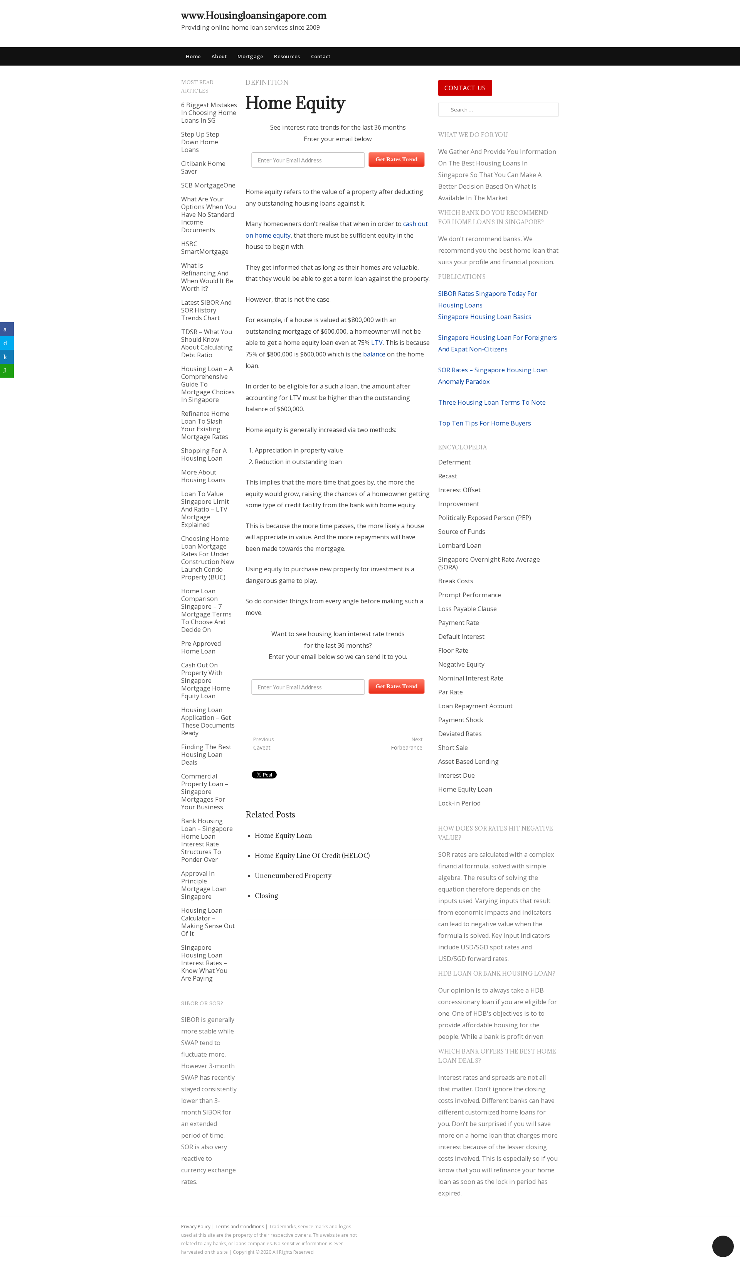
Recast (447, 476)
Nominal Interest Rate (470, 678)
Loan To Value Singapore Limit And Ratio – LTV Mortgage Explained (205, 509)
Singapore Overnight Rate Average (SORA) (489, 563)
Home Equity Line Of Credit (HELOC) (312, 855)
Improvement (458, 504)
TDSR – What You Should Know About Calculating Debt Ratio (207, 343)
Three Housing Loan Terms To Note (492, 402)
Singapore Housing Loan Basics (484, 316)
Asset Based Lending (468, 761)
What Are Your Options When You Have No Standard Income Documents (208, 214)
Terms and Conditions (239, 1226)
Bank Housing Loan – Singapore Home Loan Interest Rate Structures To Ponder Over (207, 840)
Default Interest (461, 636)
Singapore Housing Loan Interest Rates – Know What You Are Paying (204, 963)
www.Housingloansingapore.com (253, 15)
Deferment (454, 462)
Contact (321, 56)
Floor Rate (453, 650)
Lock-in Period (459, 803)
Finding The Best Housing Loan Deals (206, 755)
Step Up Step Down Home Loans (200, 142)
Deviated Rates (460, 733)
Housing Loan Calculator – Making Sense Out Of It (208, 922)
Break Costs (455, 581)
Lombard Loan (459, 545)
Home (193, 56)
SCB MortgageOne (208, 185)
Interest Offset (459, 490)
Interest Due (456, 775)
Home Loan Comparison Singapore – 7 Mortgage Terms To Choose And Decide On (206, 610)
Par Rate (450, 692)
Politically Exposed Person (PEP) (484, 517)
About (219, 56)
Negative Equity (461, 664)
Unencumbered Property (293, 875)
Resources (287, 56)
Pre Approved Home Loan (201, 647)
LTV (377, 342)
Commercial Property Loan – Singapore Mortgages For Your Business (204, 791)
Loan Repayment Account (475, 706)
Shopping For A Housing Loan (204, 454)
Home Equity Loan (283, 835)
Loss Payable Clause (467, 608)
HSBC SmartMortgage (205, 248)
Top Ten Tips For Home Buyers (484, 423)
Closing (266, 896)
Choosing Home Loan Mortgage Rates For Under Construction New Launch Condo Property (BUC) (207, 557)
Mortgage (250, 56)
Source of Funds (461, 531)
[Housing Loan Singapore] (553, 15)
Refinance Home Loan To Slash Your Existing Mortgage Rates (205, 425)
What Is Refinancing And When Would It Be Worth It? (207, 277)
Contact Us (465, 88)
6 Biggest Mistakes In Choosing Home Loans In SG (209, 113)
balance (374, 354)
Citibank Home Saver (203, 167)
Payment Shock (460, 720)
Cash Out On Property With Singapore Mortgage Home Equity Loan (205, 680)
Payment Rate (458, 622)
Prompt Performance (469, 595)
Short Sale (453, 747)
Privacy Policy (195, 1226)
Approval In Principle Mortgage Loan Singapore (204, 885)
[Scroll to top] (723, 1246)
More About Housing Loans (203, 476)
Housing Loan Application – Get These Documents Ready (208, 721)
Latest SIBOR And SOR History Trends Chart (206, 310)
